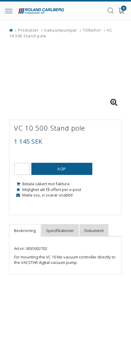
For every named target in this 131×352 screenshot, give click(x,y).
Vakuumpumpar (60, 30)
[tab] (25, 230)
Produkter (28, 30)
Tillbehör (92, 30)
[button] (113, 102)
